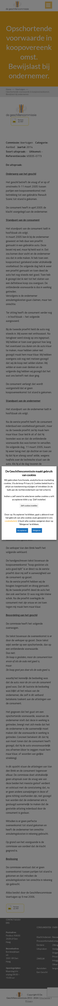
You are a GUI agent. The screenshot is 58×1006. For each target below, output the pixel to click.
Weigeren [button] (37, 530)
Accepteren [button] (22, 530)
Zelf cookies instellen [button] (29, 505)
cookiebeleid (11, 521)
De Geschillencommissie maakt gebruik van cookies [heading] (29, 473)
